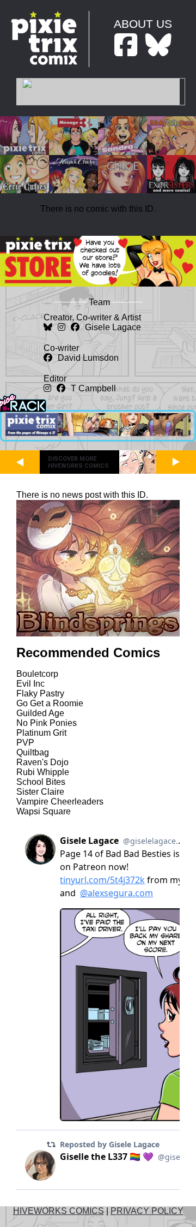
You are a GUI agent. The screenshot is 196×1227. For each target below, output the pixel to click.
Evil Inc (30, 683)
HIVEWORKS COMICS (58, 1211)
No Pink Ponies (46, 723)
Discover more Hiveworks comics (78, 462)
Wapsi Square (43, 811)
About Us (143, 23)
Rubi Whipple (42, 772)
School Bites (40, 782)
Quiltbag (32, 752)
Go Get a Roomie (49, 703)
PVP (25, 742)
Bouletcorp (37, 673)
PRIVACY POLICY (147, 1211)
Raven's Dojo (42, 762)
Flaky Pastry (40, 693)
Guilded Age (40, 713)
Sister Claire (40, 791)
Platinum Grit (41, 732)
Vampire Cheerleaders (59, 801)
